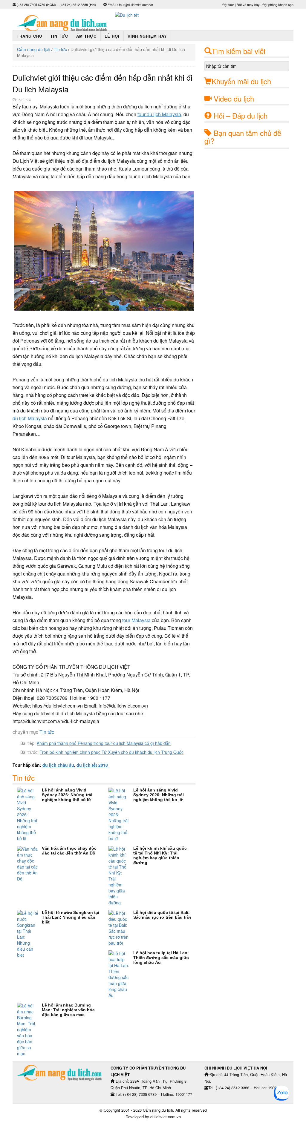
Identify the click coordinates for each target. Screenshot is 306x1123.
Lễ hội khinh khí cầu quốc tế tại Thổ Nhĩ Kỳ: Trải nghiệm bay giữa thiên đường (160, 855)
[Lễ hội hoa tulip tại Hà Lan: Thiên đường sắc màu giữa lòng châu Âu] (120, 974)
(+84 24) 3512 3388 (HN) (77, 4)
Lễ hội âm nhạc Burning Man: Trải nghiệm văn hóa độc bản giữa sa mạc (68, 1010)
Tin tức (59, 36)
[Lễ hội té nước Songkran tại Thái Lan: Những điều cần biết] (29, 934)
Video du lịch (234, 98)
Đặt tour (228, 4)
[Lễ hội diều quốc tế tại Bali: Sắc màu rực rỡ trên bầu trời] (120, 928)
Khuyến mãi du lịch (241, 81)
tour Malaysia (136, 620)
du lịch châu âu (58, 765)
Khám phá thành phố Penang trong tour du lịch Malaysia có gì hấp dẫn (104, 743)
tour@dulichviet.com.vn (136, 4)
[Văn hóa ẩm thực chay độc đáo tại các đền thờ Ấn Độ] (29, 864)
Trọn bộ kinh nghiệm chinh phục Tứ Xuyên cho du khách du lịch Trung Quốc (111, 752)
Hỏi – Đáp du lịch (240, 115)
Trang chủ (29, 36)
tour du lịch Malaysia (159, 114)
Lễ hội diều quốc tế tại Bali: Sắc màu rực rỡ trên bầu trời (162, 915)
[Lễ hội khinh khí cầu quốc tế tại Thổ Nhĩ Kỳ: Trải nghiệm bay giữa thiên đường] (120, 876)
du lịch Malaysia (30, 418)
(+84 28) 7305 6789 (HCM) (36, 4)
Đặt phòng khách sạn (277, 4)
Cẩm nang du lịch (33, 49)
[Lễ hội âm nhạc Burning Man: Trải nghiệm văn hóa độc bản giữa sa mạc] (29, 1029)
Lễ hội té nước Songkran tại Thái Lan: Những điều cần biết (70, 917)
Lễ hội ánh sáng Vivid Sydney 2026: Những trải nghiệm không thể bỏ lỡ (67, 795)
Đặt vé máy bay (248, 4)
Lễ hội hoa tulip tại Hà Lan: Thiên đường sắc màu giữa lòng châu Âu (161, 957)
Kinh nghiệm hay (147, 36)
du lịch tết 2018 (92, 765)
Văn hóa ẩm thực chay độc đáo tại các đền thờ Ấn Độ (69, 850)
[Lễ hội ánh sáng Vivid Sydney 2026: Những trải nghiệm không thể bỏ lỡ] (29, 814)
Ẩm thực (86, 36)
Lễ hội (112, 36)
